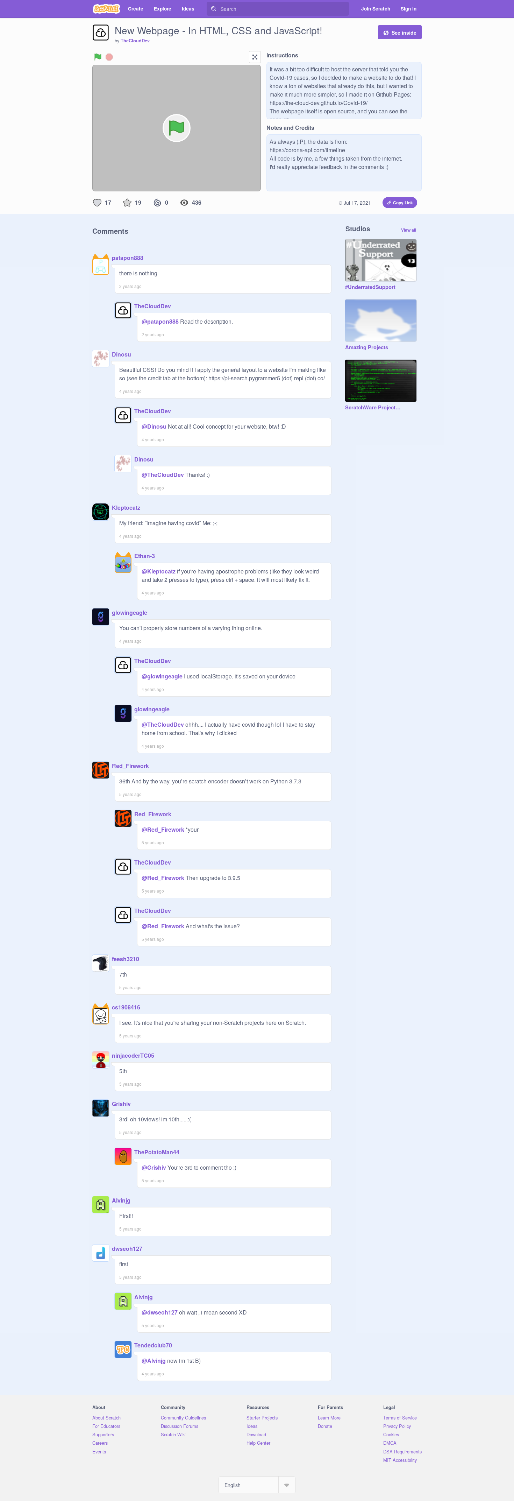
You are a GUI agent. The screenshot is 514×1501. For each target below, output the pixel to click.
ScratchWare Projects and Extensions (373, 407)
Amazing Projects (366, 347)
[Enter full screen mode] (255, 57)
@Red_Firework (163, 829)
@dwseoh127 (160, 1312)
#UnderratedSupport (370, 287)
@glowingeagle (162, 676)
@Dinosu (154, 426)
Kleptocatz (126, 507)
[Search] (214, 9)
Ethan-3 (144, 556)
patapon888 (127, 258)
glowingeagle (129, 612)
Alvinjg (121, 1200)
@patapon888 (160, 321)
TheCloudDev (135, 40)
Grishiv (121, 1104)
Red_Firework (130, 766)
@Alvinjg (154, 1360)
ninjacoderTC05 (133, 1055)
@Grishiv (154, 1167)
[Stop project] (109, 57)
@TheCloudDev (163, 475)
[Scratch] (106, 8)
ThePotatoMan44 (156, 1152)
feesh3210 (125, 959)
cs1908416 (126, 1007)
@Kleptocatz (159, 571)
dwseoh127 (127, 1249)
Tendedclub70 (153, 1345)
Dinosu (121, 354)
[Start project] (97, 57)
